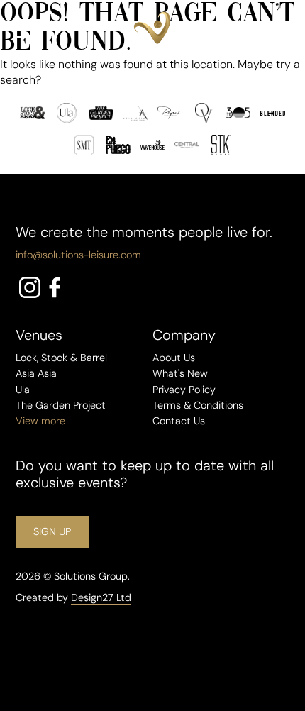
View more (40, 420)
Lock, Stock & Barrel (61, 357)
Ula (23, 389)
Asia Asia (36, 373)
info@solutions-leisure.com (78, 254)
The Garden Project (61, 405)
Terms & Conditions (197, 405)
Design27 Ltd (101, 597)
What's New (180, 373)
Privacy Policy (184, 389)
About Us (173, 357)
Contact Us (178, 420)
